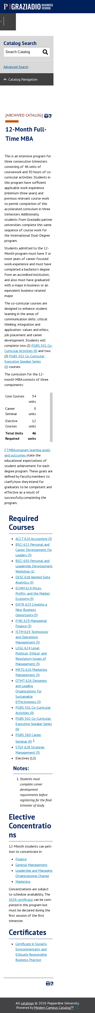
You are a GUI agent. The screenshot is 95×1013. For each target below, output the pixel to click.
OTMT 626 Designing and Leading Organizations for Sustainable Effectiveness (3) (31, 691)
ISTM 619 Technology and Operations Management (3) (31, 636)
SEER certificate (21, 899)
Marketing (22, 881)
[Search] (45, 52)
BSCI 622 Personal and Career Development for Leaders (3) (33, 549)
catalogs (27, 1003)
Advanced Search (16, 67)
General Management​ (31, 865)
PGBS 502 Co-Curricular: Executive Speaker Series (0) (24, 361)
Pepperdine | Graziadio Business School (30, 6)
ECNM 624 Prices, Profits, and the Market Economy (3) (32, 593)
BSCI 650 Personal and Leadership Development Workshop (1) (34, 565)
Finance (21, 859)
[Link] (26, 455)
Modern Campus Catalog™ (54, 1007)
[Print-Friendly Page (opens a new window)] (46, 116)
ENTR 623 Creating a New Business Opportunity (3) (31, 609)
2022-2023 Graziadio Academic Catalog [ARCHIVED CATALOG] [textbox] (8, 21)
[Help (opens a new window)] (50, 116)
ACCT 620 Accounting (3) (33, 538)
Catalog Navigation (22, 79)
